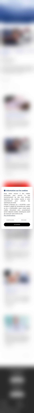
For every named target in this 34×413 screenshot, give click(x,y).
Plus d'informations (9, 215)
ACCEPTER (17, 224)
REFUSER (23, 220)
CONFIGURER (10, 220)
